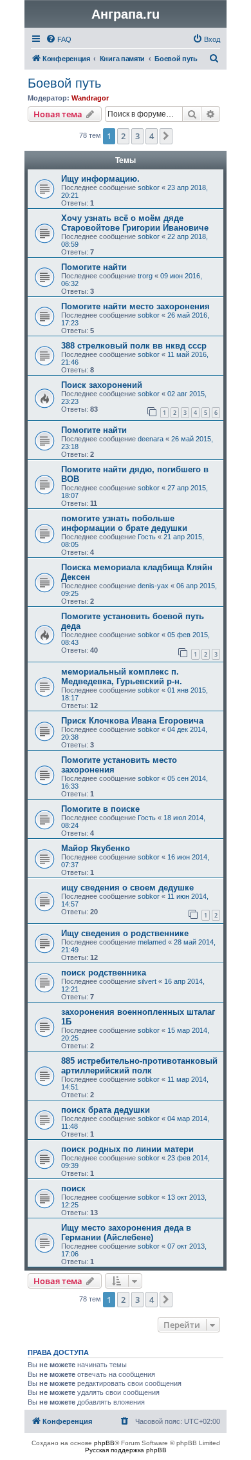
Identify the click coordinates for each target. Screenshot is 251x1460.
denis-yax (153, 586)
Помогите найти (94, 267)
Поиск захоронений (101, 385)
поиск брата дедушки (105, 1110)
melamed (152, 942)
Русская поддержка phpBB (126, 1450)
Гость (147, 537)
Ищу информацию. (100, 179)
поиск (73, 1188)
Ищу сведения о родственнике (125, 933)
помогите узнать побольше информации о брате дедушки (124, 523)
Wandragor (90, 98)
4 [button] (151, 136)
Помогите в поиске (100, 809)
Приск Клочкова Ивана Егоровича (132, 720)
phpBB (104, 1442)
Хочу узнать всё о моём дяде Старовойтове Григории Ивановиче (135, 223)
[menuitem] (58, 39)
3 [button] (137, 136)
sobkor (149, 187)
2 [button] (123, 136)
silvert (147, 981)
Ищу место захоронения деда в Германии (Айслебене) (126, 1232)
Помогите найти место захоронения (135, 306)
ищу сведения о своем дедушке (127, 887)
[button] (166, 136)
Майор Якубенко (95, 848)
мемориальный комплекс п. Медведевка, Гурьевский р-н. (121, 676)
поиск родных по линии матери (127, 1149)
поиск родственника (103, 972)
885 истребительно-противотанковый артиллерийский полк (139, 1065)
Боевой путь (64, 83)
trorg (145, 276)
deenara (150, 439)
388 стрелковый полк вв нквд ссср (134, 346)
